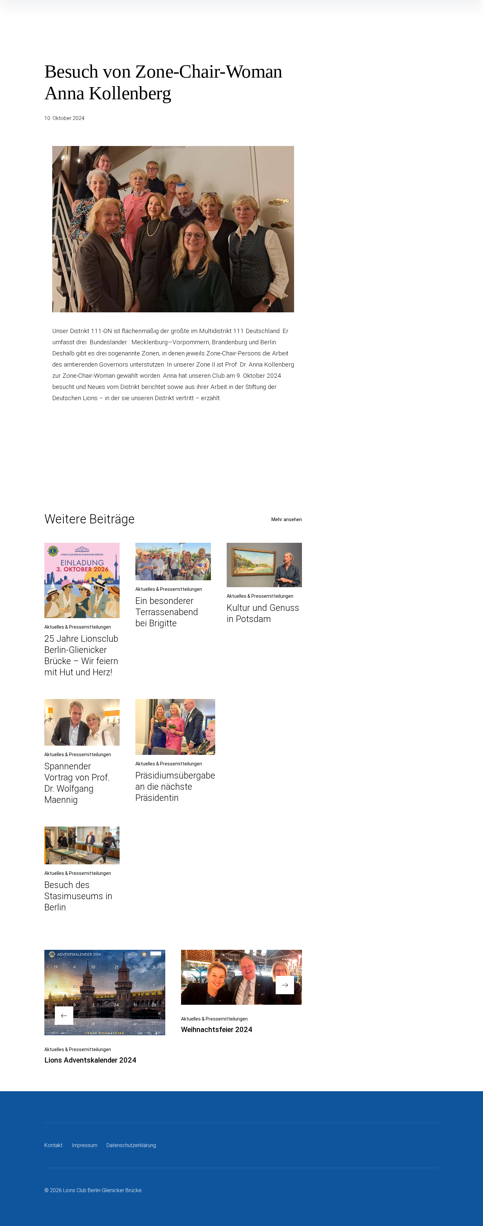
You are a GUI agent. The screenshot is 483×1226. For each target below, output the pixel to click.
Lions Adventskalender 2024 (90, 1060)
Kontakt (53, 1145)
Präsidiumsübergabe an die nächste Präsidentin (175, 786)
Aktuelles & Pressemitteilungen (77, 627)
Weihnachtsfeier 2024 (216, 1029)
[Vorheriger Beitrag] (104, 992)
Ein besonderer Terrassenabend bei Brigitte (166, 612)
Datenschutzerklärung (131, 1145)
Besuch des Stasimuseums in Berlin (78, 896)
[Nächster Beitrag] (241, 977)
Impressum (84, 1145)
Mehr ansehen (286, 519)
